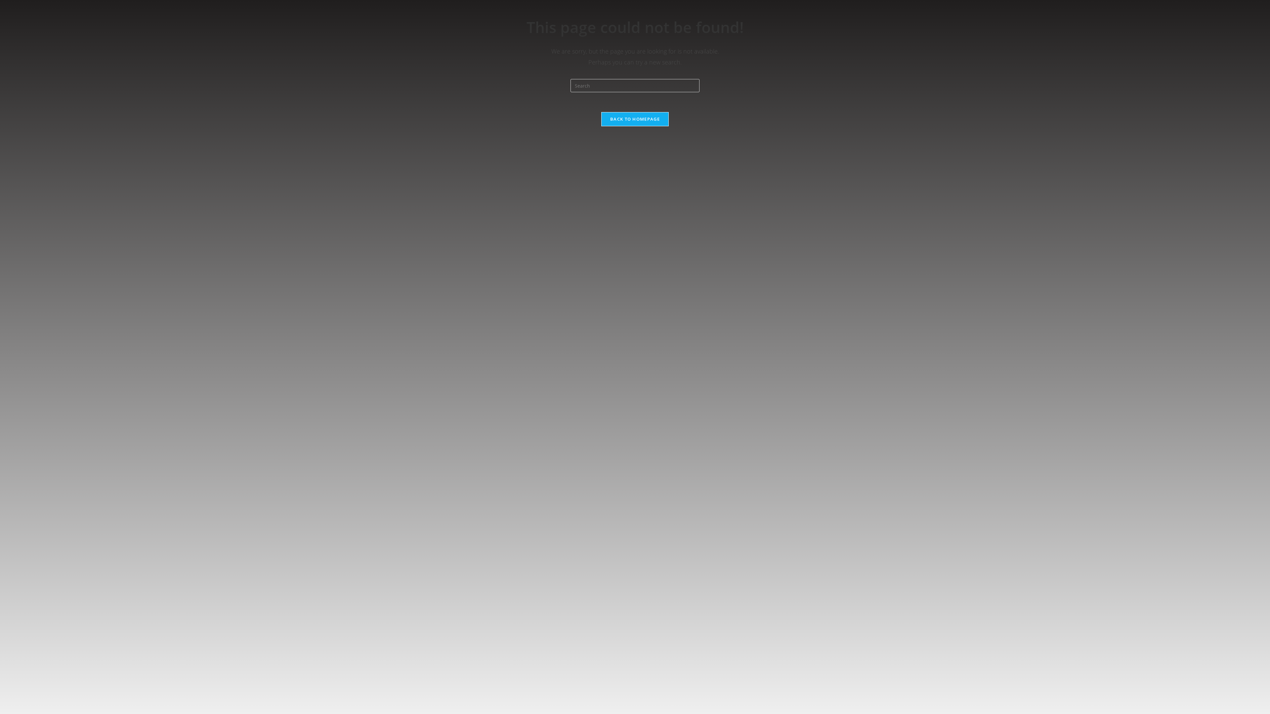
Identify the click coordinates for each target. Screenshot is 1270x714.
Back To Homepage (635, 119)
